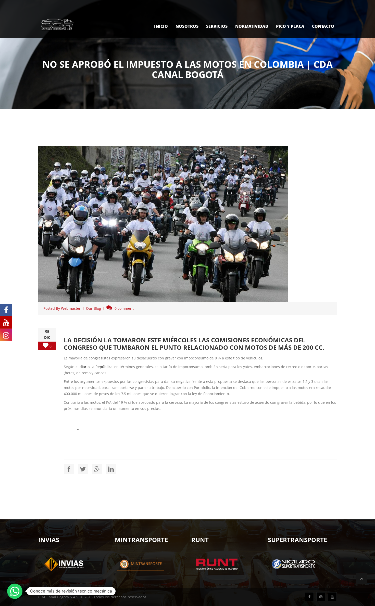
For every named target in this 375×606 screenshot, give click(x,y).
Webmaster (71, 308)
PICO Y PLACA (290, 26)
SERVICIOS (217, 26)
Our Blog (93, 308)
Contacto (323, 26)
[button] (14, 591)
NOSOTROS (187, 26)
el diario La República (94, 366)
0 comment (124, 308)
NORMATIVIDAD (251, 26)
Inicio (161, 26)
